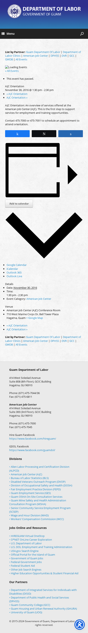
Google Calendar (17, 265)
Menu (11, 34)
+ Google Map (34, 318)
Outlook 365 (14, 272)
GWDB (9, 59)
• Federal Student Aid (22, 566)
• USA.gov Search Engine (23, 551)
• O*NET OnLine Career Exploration (30, 539)
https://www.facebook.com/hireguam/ (32, 438)
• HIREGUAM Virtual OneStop (27, 536)
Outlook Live (14, 276)
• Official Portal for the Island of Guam (32, 554)
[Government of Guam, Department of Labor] (44, 11)
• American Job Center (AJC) (25, 474)
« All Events (12, 71)
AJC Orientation (17, 94)
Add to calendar (19, 203)
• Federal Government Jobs (25, 562)
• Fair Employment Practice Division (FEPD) (35, 489)
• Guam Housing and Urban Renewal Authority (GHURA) (43, 608)
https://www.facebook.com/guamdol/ (32, 450)
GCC (71, 55)
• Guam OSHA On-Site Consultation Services (35, 497)
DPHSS (55, 55)
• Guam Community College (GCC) (29, 605)
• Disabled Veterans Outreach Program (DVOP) (37, 482)
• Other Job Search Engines (25, 569)
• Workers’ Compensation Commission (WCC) (36, 519)
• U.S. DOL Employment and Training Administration (40, 547)
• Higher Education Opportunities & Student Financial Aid (43, 573)
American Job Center (35, 55)
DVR (64, 55)
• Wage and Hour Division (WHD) (29, 515)
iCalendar (12, 269)
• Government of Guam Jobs (26, 558)
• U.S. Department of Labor (25, 543)
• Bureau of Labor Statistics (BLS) (29, 478)
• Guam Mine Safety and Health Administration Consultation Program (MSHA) (37, 502)
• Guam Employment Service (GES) (30, 493)
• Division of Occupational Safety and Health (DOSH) (40, 485)
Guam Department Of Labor (43, 52)
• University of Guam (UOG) (25, 612)
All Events (21, 59)
